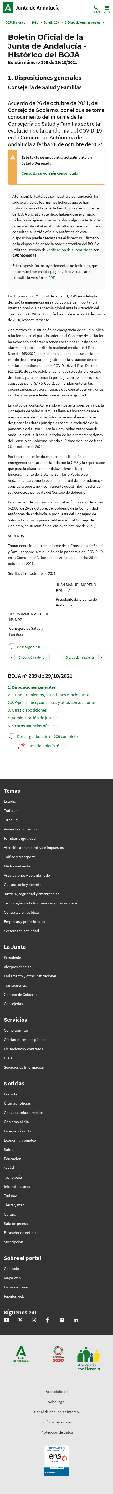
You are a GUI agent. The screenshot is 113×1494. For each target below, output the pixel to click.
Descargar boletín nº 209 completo (47, 736)
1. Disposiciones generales (82, 22)
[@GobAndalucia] (6, 1320)
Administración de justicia (33, 717)
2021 (35, 22)
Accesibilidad (57, 1391)
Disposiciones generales (31, 687)
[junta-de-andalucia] (76, 1320)
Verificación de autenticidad (70, 249)
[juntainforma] (62, 1320)
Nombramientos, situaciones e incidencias (49, 694)
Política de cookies (56, 1422)
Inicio (38, 7)
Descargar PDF (29, 646)
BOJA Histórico (15, 22)
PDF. (51, 277)
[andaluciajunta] (20, 1320)
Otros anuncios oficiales (33, 725)
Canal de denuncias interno (56, 1411)
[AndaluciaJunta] (47, 1320)
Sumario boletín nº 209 (46, 745)
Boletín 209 (51, 22)
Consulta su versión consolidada (50, 173)
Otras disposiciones (27, 710)
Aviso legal (56, 1401)
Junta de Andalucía (8, 7)
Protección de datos (56, 1432)
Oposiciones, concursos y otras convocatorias (52, 702)
